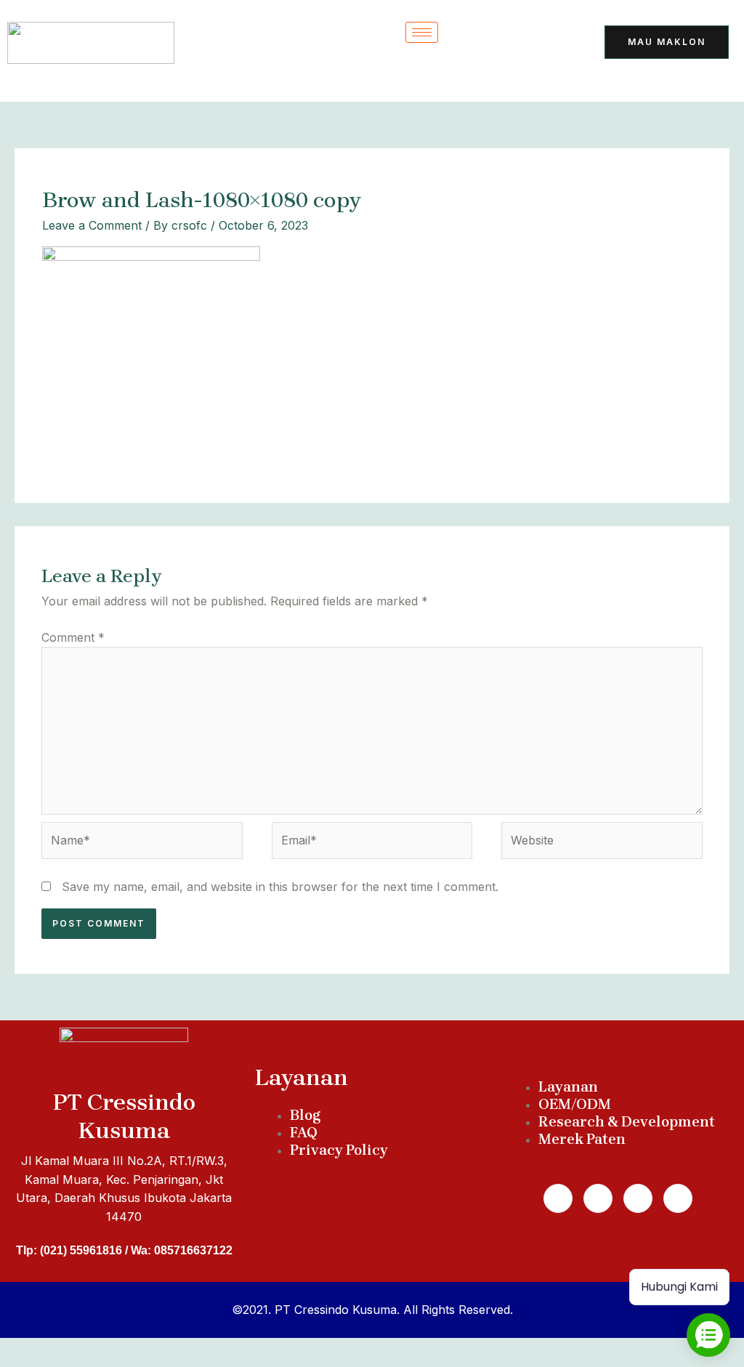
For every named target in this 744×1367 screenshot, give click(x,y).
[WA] (519, 44)
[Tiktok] (484, 44)
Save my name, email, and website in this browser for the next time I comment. (280, 886)
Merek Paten (582, 1139)
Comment (73, 637)
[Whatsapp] (597, 1198)
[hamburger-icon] (421, 32)
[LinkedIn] (555, 44)
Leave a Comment (92, 225)
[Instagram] (637, 1198)
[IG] (519, 72)
